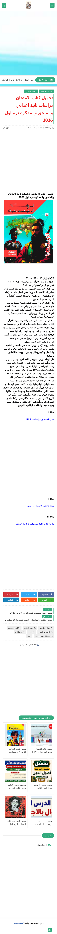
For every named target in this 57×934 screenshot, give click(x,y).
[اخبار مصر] (45, 930)
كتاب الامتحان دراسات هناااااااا (40, 419)
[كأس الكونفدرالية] (26, 930)
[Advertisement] (28, 44)
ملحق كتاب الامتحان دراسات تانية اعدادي (35, 523)
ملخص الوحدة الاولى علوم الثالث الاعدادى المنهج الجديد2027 (17, 787)
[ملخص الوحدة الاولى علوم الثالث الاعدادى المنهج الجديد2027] (15, 771)
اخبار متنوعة (13, 628)
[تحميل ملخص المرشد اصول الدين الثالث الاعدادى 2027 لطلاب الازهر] (41, 771)
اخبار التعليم (31, 91)
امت (30, 632)
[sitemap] (50, 930)
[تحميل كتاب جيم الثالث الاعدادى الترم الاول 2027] (15, 807)
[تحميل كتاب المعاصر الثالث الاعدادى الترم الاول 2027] (15, 735)
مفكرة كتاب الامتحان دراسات (40, 505)
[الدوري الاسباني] (8, 930)
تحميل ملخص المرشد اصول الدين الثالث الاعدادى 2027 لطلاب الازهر (43, 787)
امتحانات (18, 632)
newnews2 (19, 923)
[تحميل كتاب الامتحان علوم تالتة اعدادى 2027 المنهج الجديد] (41, 735)
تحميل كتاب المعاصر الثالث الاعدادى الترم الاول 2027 (17, 750)
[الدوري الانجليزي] (22, 930)
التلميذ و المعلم (44, 632)
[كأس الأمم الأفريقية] (40, 930)
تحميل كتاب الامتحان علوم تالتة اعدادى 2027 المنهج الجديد (42, 750)
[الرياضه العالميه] (17, 930)
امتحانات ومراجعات (42, 636)
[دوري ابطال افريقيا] (31, 930)
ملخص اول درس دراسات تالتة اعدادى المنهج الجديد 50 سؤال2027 (43, 823)
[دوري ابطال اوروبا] (36, 930)
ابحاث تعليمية (46, 91)
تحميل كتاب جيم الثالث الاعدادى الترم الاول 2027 (16, 823)
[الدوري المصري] (12, 930)
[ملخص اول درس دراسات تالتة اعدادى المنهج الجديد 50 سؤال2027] (41, 807)
